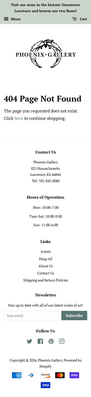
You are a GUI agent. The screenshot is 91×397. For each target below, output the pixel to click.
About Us (45, 265)
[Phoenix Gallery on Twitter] (29, 342)
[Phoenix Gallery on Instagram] (61, 342)
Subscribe (74, 315)
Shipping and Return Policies (45, 280)
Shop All (45, 258)
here (18, 118)
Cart (83, 18)
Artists (45, 251)
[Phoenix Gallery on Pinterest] (51, 342)
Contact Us (45, 273)
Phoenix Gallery (50, 360)
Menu (15, 18)
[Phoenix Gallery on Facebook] (40, 342)
